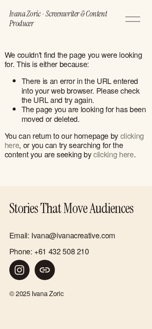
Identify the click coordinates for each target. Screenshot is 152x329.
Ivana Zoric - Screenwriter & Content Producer (58, 19)
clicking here (113, 153)
